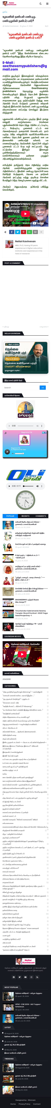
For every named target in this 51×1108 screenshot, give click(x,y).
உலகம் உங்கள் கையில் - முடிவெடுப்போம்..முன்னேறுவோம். (25, 784)
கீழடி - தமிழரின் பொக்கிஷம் (25, 834)
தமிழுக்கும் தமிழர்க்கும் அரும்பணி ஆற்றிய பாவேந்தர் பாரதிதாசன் (29, 534)
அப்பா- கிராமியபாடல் (25, 728)
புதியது (6, 326)
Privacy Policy (24, 1104)
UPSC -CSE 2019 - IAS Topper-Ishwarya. (28, 1005)
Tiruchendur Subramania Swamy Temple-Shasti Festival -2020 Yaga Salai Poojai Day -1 (31, 613)
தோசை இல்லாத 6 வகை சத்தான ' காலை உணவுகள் (25, 928)
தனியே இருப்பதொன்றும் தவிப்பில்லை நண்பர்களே (25, 906)
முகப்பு (5, 12)
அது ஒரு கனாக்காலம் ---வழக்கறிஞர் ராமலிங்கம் (25, 724)
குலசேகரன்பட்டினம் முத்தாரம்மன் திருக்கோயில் (25, 857)
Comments (41, 516)
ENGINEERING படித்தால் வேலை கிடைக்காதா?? (27, 601)
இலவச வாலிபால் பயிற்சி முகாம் (15, 1053)
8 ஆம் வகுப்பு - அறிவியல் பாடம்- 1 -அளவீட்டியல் (27, 556)
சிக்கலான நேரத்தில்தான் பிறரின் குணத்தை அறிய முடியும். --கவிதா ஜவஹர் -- (25, 887)
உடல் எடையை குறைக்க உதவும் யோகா (25, 763)
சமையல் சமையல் (25, 871)
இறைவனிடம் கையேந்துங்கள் (25, 752)
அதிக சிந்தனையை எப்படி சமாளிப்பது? (25, 717)
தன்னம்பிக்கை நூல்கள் (25, 914)
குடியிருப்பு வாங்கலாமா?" (25, 837)
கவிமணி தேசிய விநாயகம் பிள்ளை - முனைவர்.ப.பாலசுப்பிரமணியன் (27, 523)
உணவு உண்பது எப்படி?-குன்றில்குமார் (25, 766)
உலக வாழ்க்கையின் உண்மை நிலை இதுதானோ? (25, 781)
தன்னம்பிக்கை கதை (25, 910)
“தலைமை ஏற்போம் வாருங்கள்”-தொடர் (25, 950)
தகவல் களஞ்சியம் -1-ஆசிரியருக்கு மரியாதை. (25, 899)
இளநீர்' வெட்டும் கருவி (25, 756)
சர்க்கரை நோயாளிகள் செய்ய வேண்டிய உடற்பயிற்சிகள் (25, 875)
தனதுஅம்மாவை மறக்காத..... (25, 903)
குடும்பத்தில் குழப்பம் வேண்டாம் (25, 853)
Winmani (31, 1100)
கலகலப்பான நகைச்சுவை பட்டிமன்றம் (25, 812)
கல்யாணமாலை (25, 823)
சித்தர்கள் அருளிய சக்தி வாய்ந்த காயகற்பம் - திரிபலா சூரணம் (25, 896)
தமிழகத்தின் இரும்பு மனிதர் (25, 921)
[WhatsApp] (29, 232)
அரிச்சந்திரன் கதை (25, 735)
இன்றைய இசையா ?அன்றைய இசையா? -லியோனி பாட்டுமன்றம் (25, 747)
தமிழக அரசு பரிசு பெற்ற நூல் (25, 917)
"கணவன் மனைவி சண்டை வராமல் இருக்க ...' (25, 695)
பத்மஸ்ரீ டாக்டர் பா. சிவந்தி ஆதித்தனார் (25, 932)
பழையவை (43, 326)
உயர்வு (25, 774)
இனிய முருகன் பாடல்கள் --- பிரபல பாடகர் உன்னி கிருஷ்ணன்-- (25, 742)
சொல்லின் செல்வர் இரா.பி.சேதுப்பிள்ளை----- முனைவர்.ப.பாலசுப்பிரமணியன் (31, 589)
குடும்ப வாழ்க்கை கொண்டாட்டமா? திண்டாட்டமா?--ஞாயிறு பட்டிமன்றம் (25, 848)
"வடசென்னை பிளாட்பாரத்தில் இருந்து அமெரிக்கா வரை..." (25, 710)
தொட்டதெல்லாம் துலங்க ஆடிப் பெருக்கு (25, 924)
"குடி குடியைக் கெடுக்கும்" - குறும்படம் (25, 699)
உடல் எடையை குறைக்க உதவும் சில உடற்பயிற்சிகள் (25, 759)
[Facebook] (11, 232)
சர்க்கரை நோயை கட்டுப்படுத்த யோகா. (25, 879)
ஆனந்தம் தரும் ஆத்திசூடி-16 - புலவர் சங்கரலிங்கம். (28, 625)
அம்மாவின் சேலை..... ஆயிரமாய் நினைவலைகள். (25, 731)
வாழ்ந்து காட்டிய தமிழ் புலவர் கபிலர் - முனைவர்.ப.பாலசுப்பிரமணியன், (28, 567)
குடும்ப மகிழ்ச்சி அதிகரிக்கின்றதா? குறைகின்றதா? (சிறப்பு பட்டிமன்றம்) (25, 842)
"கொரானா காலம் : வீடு (25, 703)
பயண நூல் (25, 935)
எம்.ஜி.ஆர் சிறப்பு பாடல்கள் (25, 801)
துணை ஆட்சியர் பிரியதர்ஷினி (14, 1045)
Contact (37, 1104)
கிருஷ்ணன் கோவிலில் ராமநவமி (24, 830)
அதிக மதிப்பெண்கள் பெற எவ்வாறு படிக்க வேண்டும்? (25, 721)
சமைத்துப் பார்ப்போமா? (25, 868)
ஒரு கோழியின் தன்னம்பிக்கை (25, 805)
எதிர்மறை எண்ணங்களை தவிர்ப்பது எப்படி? (25, 788)
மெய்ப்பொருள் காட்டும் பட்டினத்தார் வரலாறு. (30, 544)
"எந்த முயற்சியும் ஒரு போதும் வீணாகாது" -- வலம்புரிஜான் (25, 692)
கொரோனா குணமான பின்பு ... (25, 861)
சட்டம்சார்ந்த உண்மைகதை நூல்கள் (25, 864)
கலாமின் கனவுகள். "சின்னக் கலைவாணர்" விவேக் (25, 819)
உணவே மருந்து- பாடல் (25, 770)
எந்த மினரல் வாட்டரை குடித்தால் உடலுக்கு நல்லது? (25, 798)
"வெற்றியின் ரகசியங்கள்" (25, 713)
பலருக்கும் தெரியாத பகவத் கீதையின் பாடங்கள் (25, 946)
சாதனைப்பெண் (25, 882)
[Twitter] (17, 232)
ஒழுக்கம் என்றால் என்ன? (25, 809)
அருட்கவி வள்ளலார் (25, 739)
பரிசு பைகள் (25, 942)
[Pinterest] (23, 232)
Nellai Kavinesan (25, 241)
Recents (25, 516)
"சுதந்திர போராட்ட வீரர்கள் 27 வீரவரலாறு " (25, 706)
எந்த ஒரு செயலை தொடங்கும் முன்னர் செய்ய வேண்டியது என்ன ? (25, 793)
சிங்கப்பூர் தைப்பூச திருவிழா (25, 892)
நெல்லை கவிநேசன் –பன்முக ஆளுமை (28, 993)
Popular (10, 516)
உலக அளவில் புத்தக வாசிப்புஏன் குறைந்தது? (25, 777)
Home (13, 1104)
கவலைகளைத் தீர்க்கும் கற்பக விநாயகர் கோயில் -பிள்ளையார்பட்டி (25, 827)
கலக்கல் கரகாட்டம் (25, 816)
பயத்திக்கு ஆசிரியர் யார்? (25, 939)
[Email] (35, 232)
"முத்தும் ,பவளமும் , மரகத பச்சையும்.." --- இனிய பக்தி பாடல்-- (30, 578)
